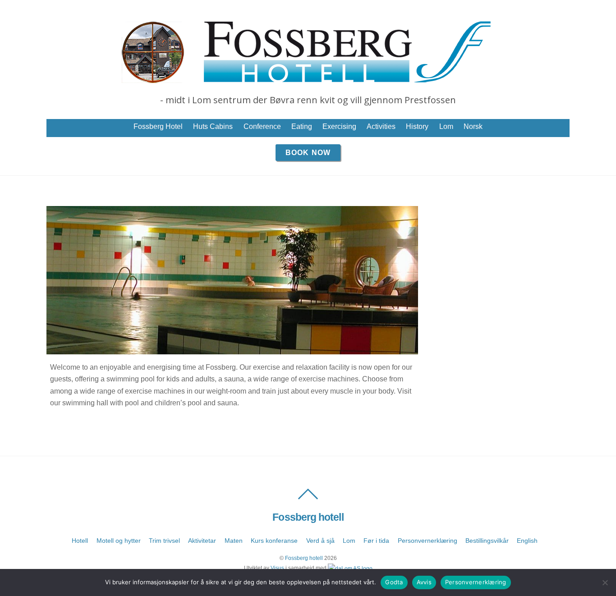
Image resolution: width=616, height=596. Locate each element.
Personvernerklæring (427, 540)
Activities (381, 126)
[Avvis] (604, 582)
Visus (277, 568)
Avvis (424, 582)
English (527, 540)
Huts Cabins (213, 126)
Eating (301, 126)
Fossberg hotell (304, 558)
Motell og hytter (119, 540)
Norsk (473, 126)
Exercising (339, 126)
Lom (446, 126)
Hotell (80, 540)
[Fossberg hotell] (308, 78)
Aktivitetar (202, 540)
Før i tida (376, 540)
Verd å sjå (320, 540)
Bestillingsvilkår (487, 540)
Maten (234, 540)
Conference (262, 126)
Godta (394, 582)
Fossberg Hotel (158, 126)
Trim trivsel (164, 540)
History (417, 126)
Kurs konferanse (274, 540)
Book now (307, 152)
